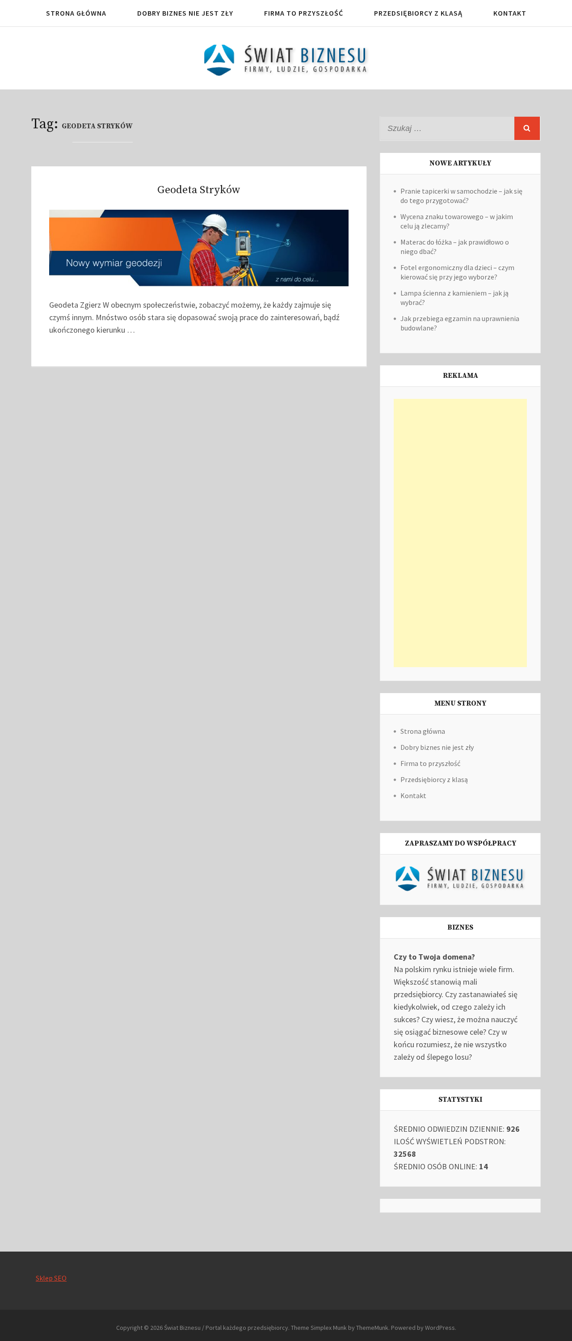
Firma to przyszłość (303, 12)
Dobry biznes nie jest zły (185, 12)
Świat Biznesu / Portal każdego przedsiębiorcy (226, 1328)
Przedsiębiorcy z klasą (418, 12)
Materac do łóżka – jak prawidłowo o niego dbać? (454, 246)
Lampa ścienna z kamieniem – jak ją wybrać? (454, 297)
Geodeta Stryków (198, 190)
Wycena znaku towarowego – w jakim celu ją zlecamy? (456, 221)
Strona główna (76, 12)
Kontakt (509, 12)
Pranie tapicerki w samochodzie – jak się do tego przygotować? (461, 195)
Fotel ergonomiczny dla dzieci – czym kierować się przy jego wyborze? (457, 272)
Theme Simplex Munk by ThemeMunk (339, 1328)
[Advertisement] (460, 533)
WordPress (440, 1328)
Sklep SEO (51, 1277)
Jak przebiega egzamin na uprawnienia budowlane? (459, 323)
